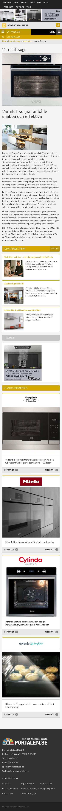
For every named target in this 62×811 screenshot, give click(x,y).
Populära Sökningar (30, 788)
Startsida (6, 783)
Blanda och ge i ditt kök (14, 283)
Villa (28, 7)
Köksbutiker (7, 793)
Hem (4, 41)
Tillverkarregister (29, 793)
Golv (32, 2)
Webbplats (50, 470)
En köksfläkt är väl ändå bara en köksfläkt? (22, 310)
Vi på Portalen (27, 783)
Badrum (7, 2)
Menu (52, 31)
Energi (24, 2)
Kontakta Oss (46, 783)
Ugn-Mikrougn (14, 41)
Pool (45, 2)
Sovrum (20, 7)
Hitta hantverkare (10, 788)
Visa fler (54, 249)
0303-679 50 (12, 758)
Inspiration (27, 41)
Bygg (16, 2)
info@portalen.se (16, 766)
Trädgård (8, 7)
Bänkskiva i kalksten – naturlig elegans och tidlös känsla (28, 257)
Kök (39, 2)
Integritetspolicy (47, 788)
